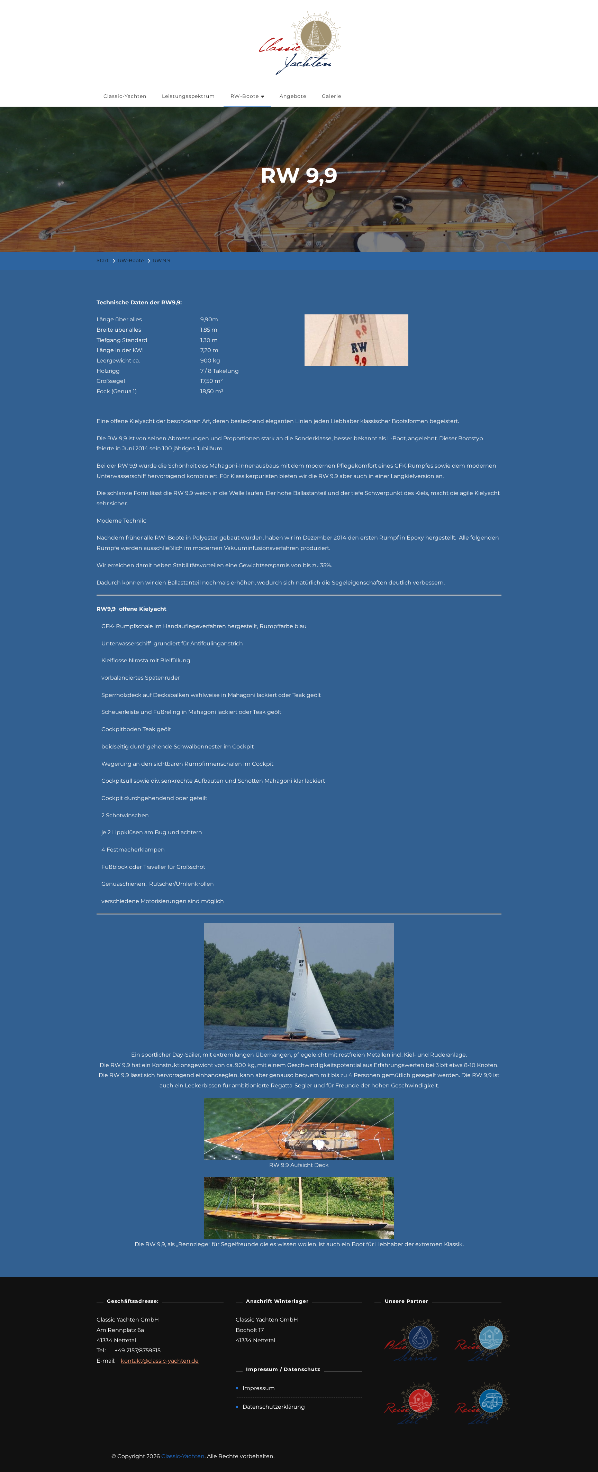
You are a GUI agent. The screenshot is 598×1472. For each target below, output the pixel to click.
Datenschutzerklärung (274, 1407)
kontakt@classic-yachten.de (160, 1361)
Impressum (259, 1388)
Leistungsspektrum (188, 96)
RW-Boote (244, 96)
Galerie (331, 96)
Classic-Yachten (124, 96)
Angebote (293, 96)
